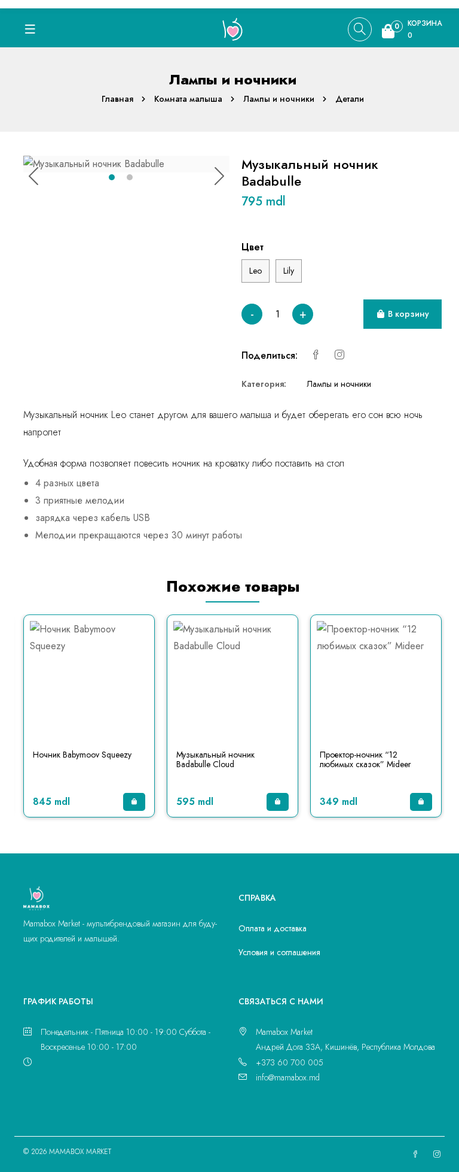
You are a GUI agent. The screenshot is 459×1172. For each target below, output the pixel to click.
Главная (117, 99)
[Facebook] (316, 355)
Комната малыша (188, 99)
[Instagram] (339, 355)
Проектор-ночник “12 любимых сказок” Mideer (365, 760)
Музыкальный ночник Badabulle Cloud (215, 760)
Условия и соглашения (279, 952)
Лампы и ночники (278, 99)
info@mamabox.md (288, 1077)
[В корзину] (134, 802)
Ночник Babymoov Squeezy (82, 755)
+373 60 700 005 (289, 1062)
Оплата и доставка (272, 928)
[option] (126, 164)
